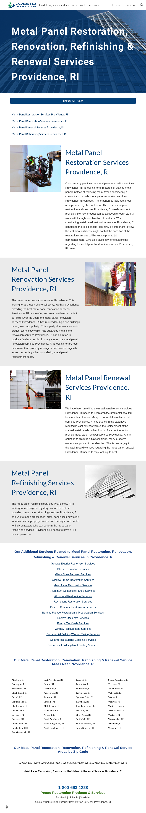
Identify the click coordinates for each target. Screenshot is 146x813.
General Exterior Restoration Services (73, 563)
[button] (141, 5)
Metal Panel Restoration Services (73, 585)
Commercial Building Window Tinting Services (73, 634)
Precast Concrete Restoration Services (73, 607)
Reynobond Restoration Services (73, 601)
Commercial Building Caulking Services (73, 639)
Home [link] (116, 5)
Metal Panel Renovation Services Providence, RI (39, 121)
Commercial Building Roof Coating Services (73, 645)
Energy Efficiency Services (73, 618)
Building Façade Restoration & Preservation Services (73, 612)
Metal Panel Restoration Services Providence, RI (40, 114)
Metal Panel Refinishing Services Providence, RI (39, 134)
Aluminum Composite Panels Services (73, 590)
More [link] (128, 5)
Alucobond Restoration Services (73, 596)
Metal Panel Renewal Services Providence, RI (38, 127)
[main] (73, 51)
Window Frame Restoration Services (73, 580)
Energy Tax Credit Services (73, 623)
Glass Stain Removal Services (73, 574)
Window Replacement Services (73, 628)
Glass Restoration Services (73, 569)
